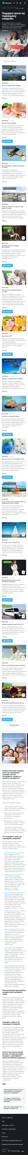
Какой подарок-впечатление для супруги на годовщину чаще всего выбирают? (13, 1091)
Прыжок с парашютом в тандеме (12, 378)
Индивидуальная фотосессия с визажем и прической (11, 580)
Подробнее (5, 30)
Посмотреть (10, 758)
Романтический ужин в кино (12, 910)
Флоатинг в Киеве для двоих (11, 416)
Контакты (5, 1136)
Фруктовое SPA (7, 336)
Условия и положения (8, 1129)
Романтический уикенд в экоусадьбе (14, 965)
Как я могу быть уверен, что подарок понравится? (13, 1107)
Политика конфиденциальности (12, 1140)
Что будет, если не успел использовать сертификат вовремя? (12, 1099)
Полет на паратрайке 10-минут (11, 85)
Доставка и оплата (8, 1125)
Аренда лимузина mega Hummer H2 (13, 624)
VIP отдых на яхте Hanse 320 (11, 542)
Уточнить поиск (15, 1151)
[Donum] (6, 3)
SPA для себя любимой (9, 123)
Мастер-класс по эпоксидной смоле (13, 459)
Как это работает (7, 1117)
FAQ (3, 1121)
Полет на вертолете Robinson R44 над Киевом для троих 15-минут (13, 502)
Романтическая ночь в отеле (12, 874)
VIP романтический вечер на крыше (13, 703)
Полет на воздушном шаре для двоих (13, 665)
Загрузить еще (14, 725)
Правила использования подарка (12, 1144)
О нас (3, 1132)
